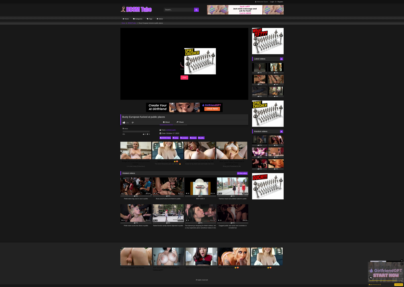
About (167, 122)
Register (280, 2)
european (185, 138)
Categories (138, 19)
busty (176, 138)
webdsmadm (171, 130)
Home (127, 19)
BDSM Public (132, 23)
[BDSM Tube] (136, 10)
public (202, 138)
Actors (161, 19)
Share (181, 122)
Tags (150, 19)
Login (272, 2)
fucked (194, 138)
